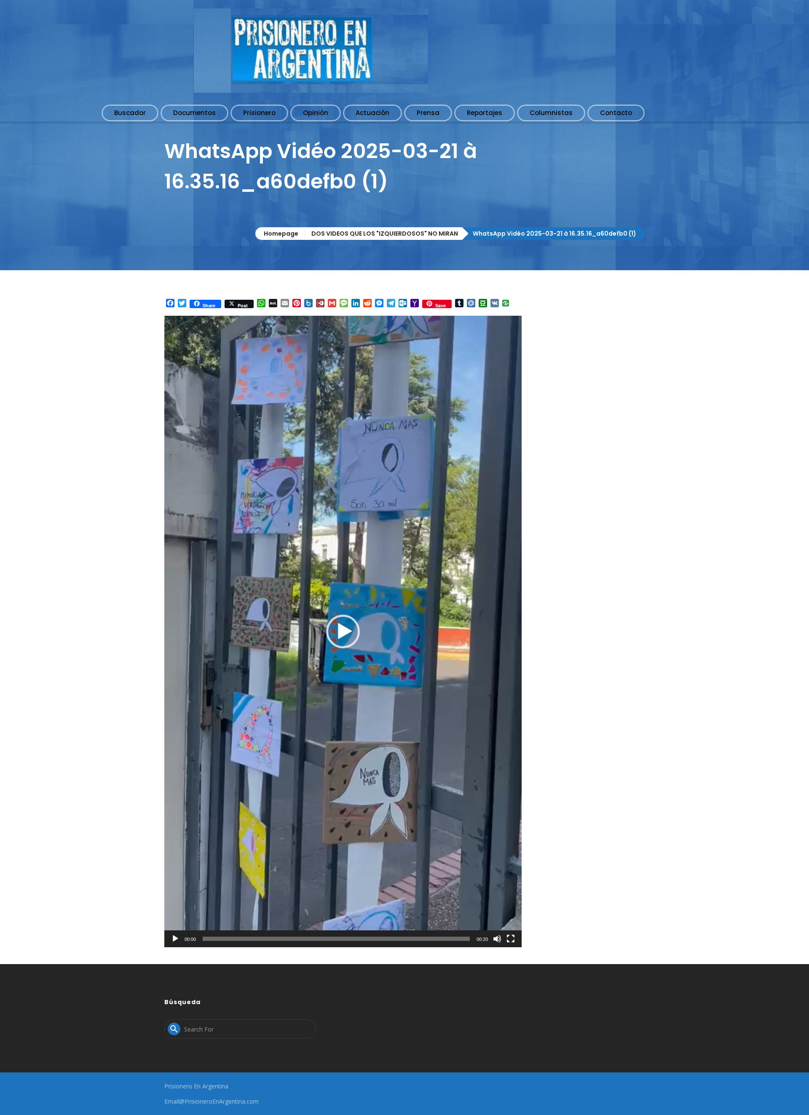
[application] (343, 631)
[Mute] (497, 939)
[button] (343, 631)
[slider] (336, 939)
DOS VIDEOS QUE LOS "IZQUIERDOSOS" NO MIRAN (384, 233)
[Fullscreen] (510, 939)
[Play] (175, 939)
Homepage (281, 233)
